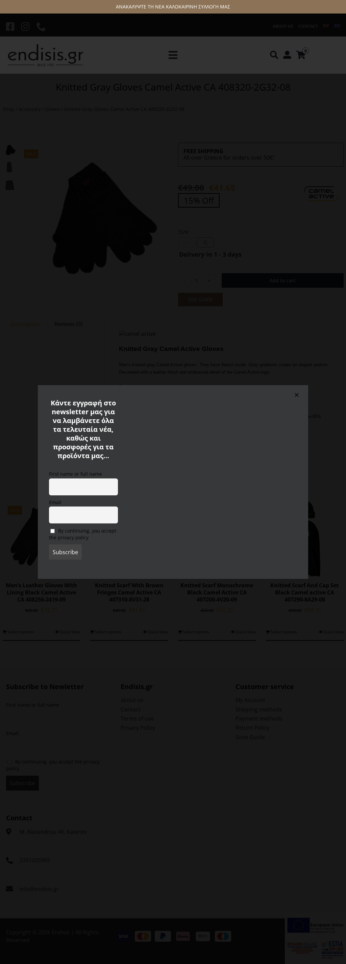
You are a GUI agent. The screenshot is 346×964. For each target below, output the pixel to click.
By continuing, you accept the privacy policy (83, 534)
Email (55, 502)
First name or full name (75, 474)
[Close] (296, 395)
